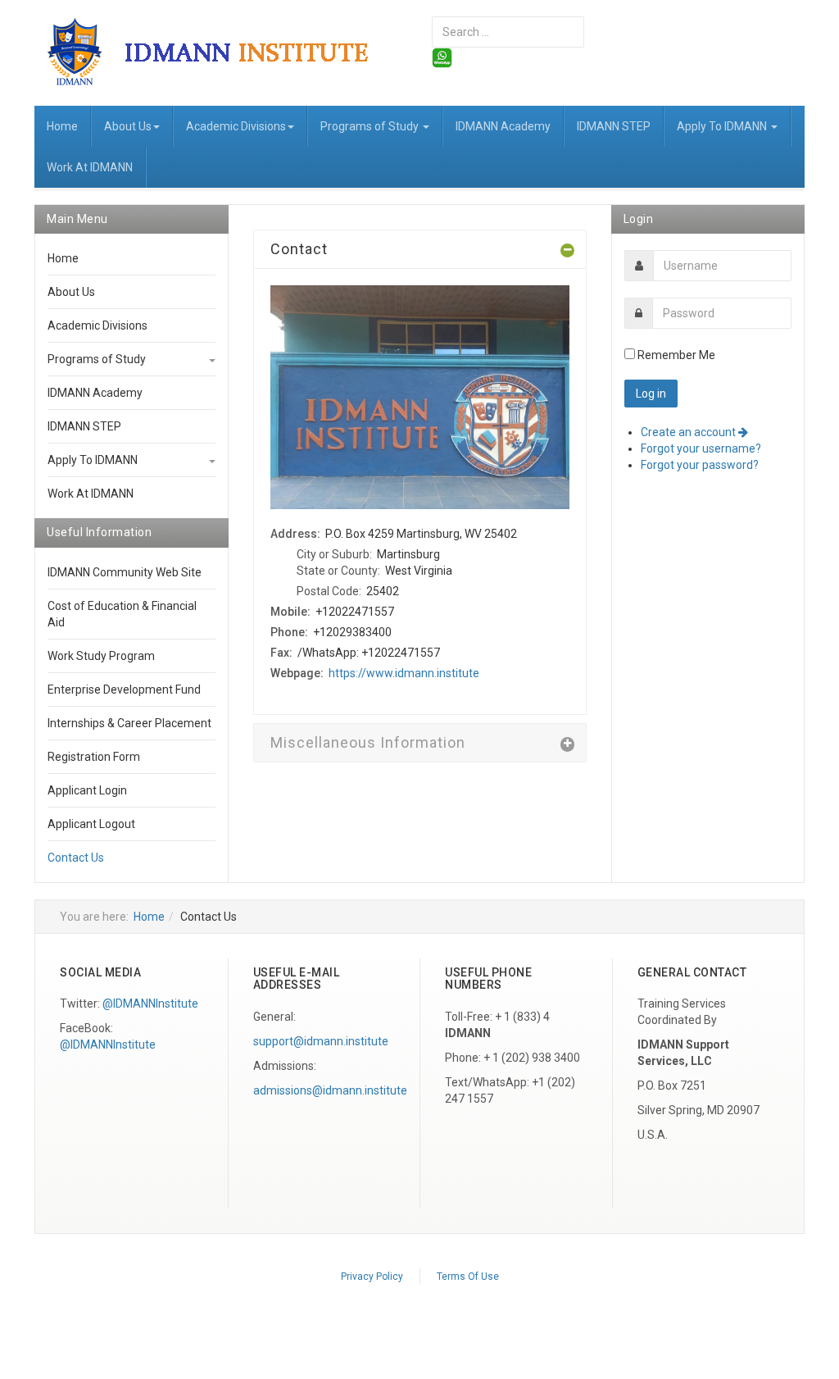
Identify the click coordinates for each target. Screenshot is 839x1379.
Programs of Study (370, 126)
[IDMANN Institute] (220, 50)
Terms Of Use (468, 1276)
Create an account (689, 432)
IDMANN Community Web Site (125, 572)
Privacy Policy (372, 1276)
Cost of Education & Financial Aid (122, 614)
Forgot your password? (700, 464)
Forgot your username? (701, 448)
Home (62, 126)
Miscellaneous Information (367, 742)
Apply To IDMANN (723, 126)
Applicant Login (87, 790)
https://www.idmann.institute (404, 673)
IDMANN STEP (614, 126)
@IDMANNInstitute (150, 1003)
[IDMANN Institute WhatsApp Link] (442, 56)
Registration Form (94, 756)
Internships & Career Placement (129, 723)
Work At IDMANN (90, 167)
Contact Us (76, 857)
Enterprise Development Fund (124, 689)
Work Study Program (101, 655)
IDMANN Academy (503, 126)
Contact (299, 248)
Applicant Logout (91, 824)
